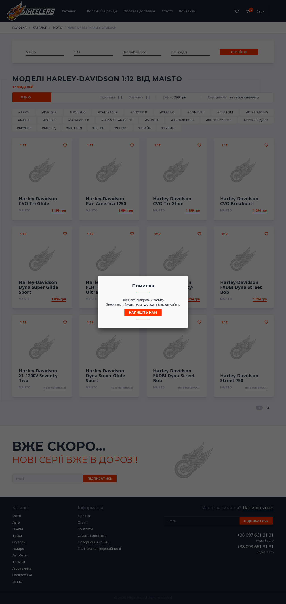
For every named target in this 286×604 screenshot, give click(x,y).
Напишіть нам (143, 312)
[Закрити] (183, 280)
